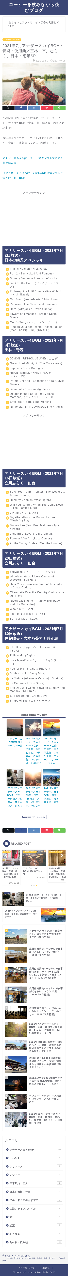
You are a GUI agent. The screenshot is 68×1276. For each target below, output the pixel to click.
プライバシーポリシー (27, 1268)
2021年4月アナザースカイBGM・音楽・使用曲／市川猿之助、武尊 (51, 795)
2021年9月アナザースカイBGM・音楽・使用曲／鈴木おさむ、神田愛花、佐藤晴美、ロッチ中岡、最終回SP (33, 750)
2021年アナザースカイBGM (34, 817)
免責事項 (46, 1268)
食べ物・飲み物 (35, 1242)
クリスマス (35, 1166)
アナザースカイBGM (11, 39)
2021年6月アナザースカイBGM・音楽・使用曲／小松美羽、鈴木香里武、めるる (15, 797)
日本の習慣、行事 (35, 1191)
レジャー (35, 1174)
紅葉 (35, 1225)
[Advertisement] (34, 215)
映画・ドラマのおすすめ (35, 1200)
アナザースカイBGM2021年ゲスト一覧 (15, 742)
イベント (35, 1158)
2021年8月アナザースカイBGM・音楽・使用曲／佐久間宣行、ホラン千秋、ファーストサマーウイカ (51, 750)
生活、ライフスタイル (35, 1208)
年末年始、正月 (35, 1183)
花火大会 (35, 1234)
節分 (35, 1217)
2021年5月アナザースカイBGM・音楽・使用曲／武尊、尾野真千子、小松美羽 (33, 797)
